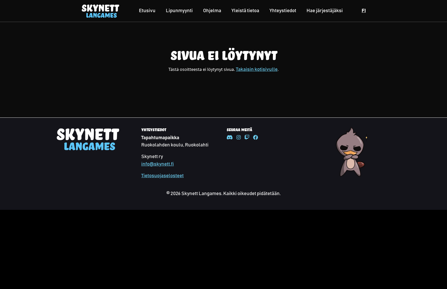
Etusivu (147, 10)
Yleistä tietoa (245, 10)
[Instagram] (238, 137)
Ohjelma (212, 10)
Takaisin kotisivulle (257, 69)
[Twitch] (246, 137)
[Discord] (230, 137)
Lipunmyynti (179, 10)
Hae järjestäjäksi (325, 10)
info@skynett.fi (157, 164)
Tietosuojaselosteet (162, 175)
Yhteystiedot (283, 10)
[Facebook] (255, 137)
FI (364, 10)
